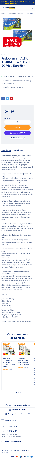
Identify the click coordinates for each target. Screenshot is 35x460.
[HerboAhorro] (8, 8)
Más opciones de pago (17, 138)
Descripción (6, 150)
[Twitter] (7, 98)
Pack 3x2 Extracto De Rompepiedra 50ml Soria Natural (23, 362)
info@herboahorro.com (12, 441)
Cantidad (7, 118)
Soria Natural (6, 358)
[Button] (33, 8)
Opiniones (18, 150)
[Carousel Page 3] (20, 392)
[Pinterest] (11, 98)
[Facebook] (3, 98)
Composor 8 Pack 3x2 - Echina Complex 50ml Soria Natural (9, 363)
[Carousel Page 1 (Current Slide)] (16, 392)
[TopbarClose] (33, 2)
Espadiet (3, 55)
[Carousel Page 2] (18, 392)
